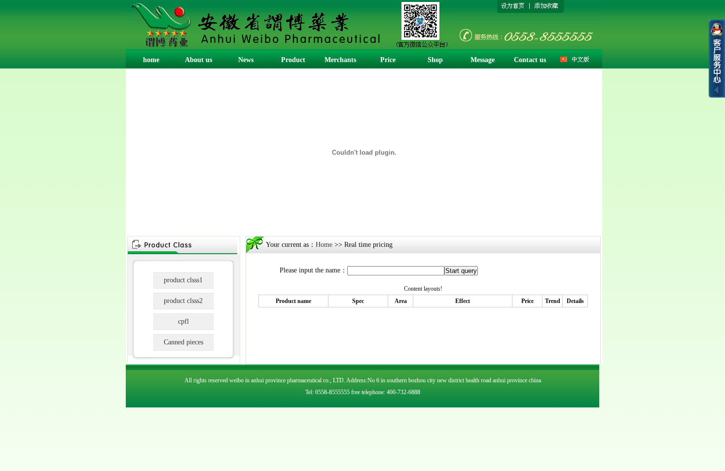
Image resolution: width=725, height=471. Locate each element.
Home (324, 244)
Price (388, 60)
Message (483, 60)
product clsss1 (183, 280)
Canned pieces (183, 342)
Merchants (340, 60)
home (151, 60)
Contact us (530, 60)
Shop (435, 60)
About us (198, 60)
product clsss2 (183, 300)
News (246, 60)
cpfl (183, 321)
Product (293, 60)
